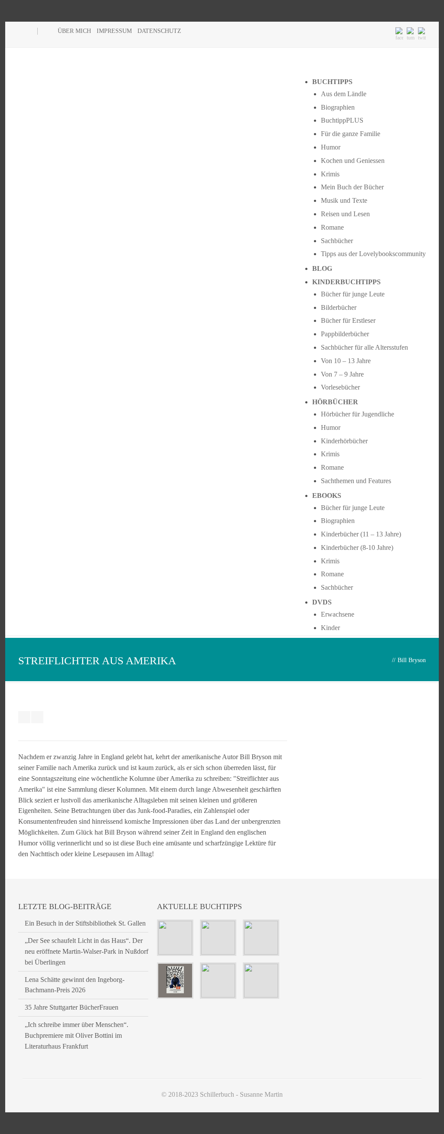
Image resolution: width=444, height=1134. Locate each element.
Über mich (74, 31)
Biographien (338, 107)
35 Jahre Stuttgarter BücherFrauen (71, 1007)
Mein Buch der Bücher (352, 187)
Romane (332, 227)
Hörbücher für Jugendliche (357, 414)
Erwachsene (337, 614)
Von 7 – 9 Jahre (342, 374)
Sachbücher (337, 240)
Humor (330, 147)
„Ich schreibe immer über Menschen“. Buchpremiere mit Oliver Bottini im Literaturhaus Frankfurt (76, 1035)
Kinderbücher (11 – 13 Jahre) (361, 534)
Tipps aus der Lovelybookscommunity (373, 253)
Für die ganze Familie (350, 133)
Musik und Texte (344, 200)
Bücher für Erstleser (348, 320)
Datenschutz (159, 31)
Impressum (114, 31)
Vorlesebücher (340, 387)
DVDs (322, 602)
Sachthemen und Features (356, 480)
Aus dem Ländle (343, 93)
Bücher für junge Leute (353, 294)
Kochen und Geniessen (353, 160)
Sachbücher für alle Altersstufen (364, 347)
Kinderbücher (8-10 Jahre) (357, 547)
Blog (322, 268)
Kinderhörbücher (344, 441)
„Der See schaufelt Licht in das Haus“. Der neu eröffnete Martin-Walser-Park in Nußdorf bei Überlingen (86, 951)
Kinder (330, 627)
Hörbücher (335, 402)
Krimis (330, 174)
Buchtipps (332, 81)
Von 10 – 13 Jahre (346, 360)
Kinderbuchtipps (346, 282)
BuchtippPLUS (342, 120)
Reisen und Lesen (345, 214)
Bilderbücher (338, 307)
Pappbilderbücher (345, 334)
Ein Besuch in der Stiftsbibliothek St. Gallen (85, 923)
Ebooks (326, 495)
